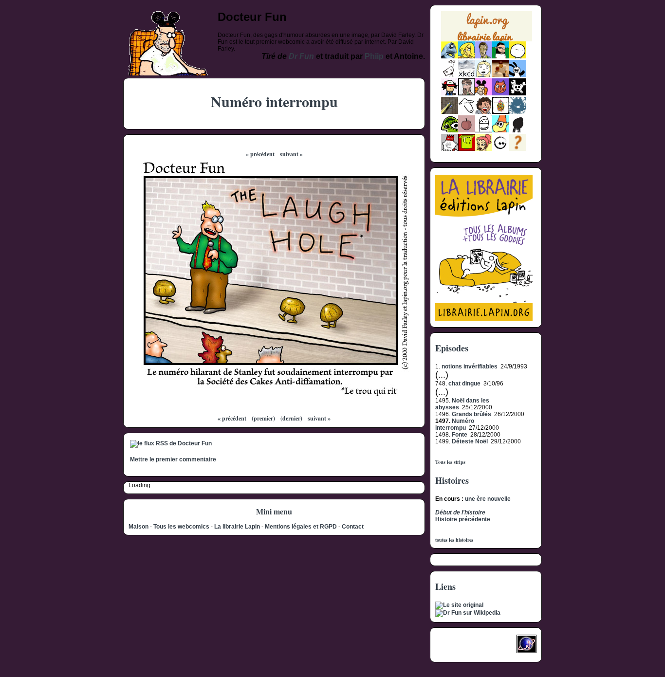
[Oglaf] (466, 56)
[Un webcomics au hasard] (517, 149)
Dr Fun (301, 56)
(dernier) (291, 418)
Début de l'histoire (460, 512)
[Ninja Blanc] (483, 130)
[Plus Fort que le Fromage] (483, 149)
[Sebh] (500, 56)
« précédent (260, 154)
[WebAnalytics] (454, 646)
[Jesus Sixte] (466, 93)
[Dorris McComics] (500, 93)
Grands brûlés (471, 414)
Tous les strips (450, 461)
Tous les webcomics (181, 526)
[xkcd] (466, 75)
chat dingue (464, 383)
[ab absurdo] (517, 56)
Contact (353, 526)
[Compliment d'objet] (466, 130)
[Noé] (449, 112)
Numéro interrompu (454, 424)
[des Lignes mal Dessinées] (483, 75)
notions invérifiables (470, 366)
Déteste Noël (470, 441)
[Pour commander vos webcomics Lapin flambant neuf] (486, 40)
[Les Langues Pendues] (449, 130)
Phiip (374, 56)
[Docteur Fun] (483, 93)
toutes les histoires (454, 539)
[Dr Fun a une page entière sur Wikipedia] (467, 612)
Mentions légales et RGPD (301, 526)
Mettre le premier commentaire (173, 459)
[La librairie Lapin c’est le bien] (484, 318)
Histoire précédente (462, 519)
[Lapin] (449, 56)
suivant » (291, 154)
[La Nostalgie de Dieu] (500, 149)
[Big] (500, 75)
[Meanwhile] (517, 112)
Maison (138, 526)
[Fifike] (449, 75)
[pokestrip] (449, 93)
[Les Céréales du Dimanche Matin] (483, 56)
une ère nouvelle (488, 498)
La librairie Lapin (237, 526)
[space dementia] (517, 93)
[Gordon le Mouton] (466, 112)
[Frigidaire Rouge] (466, 149)
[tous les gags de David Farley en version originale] (459, 605)
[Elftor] (500, 130)
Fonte (459, 434)
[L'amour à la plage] (500, 112)
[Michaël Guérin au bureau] (517, 130)
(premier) (263, 418)
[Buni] (517, 75)
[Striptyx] (483, 112)
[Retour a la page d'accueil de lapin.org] (486, 29)
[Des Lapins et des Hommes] (449, 149)
